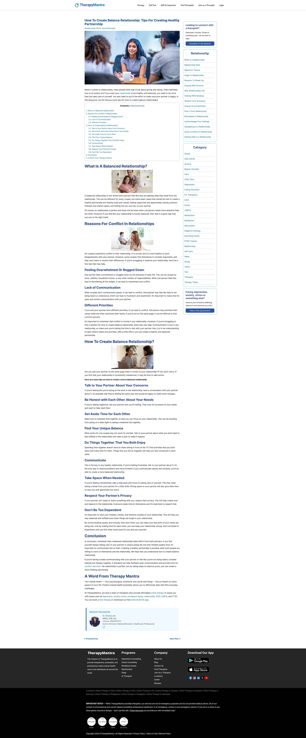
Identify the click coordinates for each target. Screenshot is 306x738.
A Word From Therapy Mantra (99, 158)
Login (221, 5)
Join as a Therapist (207, 5)
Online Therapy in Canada (167, 691)
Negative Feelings (192, 231)
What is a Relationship (194, 60)
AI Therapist (127, 676)
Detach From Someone (194, 101)
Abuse (187, 153)
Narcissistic (189, 225)
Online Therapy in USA (125, 691)
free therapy (105, 600)
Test (186, 272)
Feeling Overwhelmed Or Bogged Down (105, 117)
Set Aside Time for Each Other (102, 134)
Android (134, 600)
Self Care (188, 251)
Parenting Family (191, 236)
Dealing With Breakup (194, 96)
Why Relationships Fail (194, 90)
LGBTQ (163, 596)
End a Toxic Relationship (195, 111)
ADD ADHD (189, 159)
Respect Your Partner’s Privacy (102, 149)
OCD (157, 596)
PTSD (174, 596)
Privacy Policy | (139, 733)
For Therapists (190, 195)
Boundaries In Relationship (196, 116)
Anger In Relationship (194, 75)
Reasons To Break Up (194, 80)
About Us (158, 659)
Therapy (140, 5)
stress (123, 596)
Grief (186, 200)
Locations (158, 676)
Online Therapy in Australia (190, 691)
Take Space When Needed (100, 146)
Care (186, 174)
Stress (187, 261)
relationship (125, 93)
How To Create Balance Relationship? (102, 125)
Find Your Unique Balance (100, 137)
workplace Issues (135, 596)
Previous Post (91, 639)
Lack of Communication (99, 119)
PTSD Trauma (190, 241)
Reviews (157, 683)
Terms (187, 267)
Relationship (90, 28)
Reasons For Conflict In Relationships (101, 114)
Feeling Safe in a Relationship (197, 137)
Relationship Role (192, 65)
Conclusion (91, 155)
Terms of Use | (152, 733)
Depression (189, 184)
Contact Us (158, 666)
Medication (189, 215)
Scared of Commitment (195, 106)
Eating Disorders (191, 189)
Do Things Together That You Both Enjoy (106, 140)
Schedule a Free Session (200, 43)
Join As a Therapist (162, 673)
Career (157, 679)
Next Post (175, 639)
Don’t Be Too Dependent (100, 152)
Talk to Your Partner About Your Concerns (106, 128)
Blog (156, 662)
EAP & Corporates (168, 5)
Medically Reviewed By (99, 612)
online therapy (157, 593)
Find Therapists (187, 5)
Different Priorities (97, 122)
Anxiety (187, 164)
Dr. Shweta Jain (109, 616)
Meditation (189, 220)
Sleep (186, 256)
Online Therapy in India (105, 691)
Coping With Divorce (193, 85)
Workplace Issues (129, 666)
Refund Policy (165, 733)
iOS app (144, 600)
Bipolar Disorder (191, 169)
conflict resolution (93, 566)
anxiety (116, 596)
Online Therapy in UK (145, 691)
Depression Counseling (131, 659)
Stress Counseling (129, 662)
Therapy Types (191, 282)
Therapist (188, 277)
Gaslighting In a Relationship (197, 126)
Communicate (95, 143)
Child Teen (189, 179)
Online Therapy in (107, 694)
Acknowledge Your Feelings (196, 121)
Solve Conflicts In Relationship (198, 132)
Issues (187, 205)
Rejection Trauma (192, 70)
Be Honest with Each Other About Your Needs (108, 131)
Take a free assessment (200, 310)
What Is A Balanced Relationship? (100, 111)
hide (131, 106)
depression (107, 596)
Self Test (152, 5)
